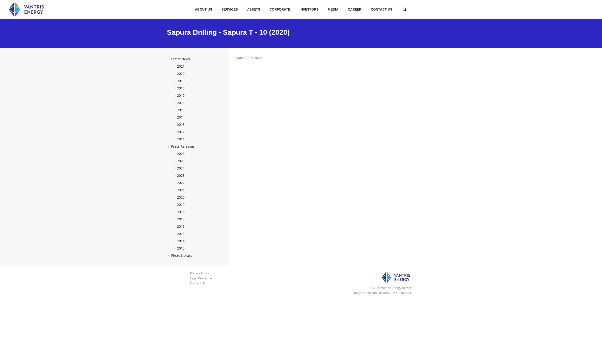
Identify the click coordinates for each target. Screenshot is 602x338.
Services (230, 9)
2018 (181, 88)
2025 (181, 161)
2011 (181, 139)
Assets (253, 9)
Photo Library (181, 255)
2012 (181, 132)
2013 (181, 124)
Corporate (279, 9)
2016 (181, 102)
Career (354, 9)
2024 (181, 168)
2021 (181, 66)
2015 (181, 110)
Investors (309, 9)
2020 (181, 73)
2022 (181, 183)
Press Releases (182, 146)
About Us (203, 9)
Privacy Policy (199, 273)
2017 (181, 95)
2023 (181, 175)
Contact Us (381, 9)
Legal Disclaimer (201, 278)
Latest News (180, 59)
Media (333, 9)
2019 (181, 81)
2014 (181, 117)
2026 (181, 153)
